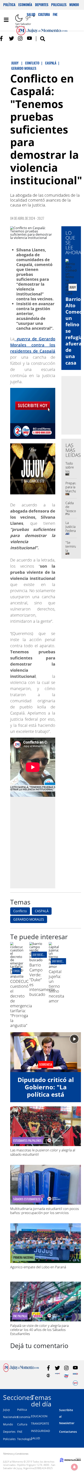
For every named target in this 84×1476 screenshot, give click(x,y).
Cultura (22, 1424)
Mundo (74, 4)
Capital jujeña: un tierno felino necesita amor (56, 986)
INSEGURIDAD (40, 1431)
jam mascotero (41, 954)
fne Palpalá (20, 1316)
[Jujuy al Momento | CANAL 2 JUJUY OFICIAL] (48, 1375)
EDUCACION (39, 1416)
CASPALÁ (42, 911)
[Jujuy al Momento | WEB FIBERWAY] (66, 1375)
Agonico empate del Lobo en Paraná (38, 1267)
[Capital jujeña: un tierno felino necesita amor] (55, 966)
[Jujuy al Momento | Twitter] (11, 38)
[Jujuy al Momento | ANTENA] (57, 1375)
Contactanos (68, 1432)
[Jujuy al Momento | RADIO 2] (75, 1375)
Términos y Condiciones (15, 1453)
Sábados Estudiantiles (26, 1199)
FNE (19, 1432)
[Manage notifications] (74, 1467)
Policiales (58, 4)
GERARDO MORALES (28, 919)
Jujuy (6, 1410)
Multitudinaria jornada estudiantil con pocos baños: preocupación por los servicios (44, 1210)
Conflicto (20, 911)
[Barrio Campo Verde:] (35, 960)
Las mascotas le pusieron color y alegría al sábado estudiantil (42, 1152)
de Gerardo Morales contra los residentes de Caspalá (32, 345)
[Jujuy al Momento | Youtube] (29, 38)
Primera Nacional (23, 1257)
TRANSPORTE (40, 1423)
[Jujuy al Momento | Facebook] (2, 38)
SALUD (35, 1438)
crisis (16, 971)
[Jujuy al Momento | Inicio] (79, 1396)
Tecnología (24, 1439)
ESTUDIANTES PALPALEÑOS (27, 1140)
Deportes (41, 4)
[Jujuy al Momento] (21, 1370)
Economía (25, 4)
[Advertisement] (42, 842)
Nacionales (10, 1417)
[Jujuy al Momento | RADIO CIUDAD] (75, 1383)
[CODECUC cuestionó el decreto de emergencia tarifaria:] (16, 976)
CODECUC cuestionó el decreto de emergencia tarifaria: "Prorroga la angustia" (21, 1003)
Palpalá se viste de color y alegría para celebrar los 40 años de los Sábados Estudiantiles (39, 1329)
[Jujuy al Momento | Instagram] (20, 38)
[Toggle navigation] (6, 19)
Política (9, 4)
